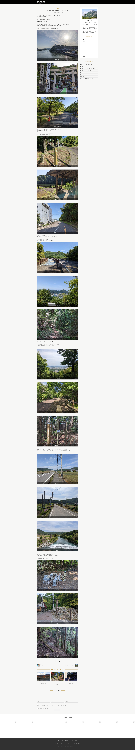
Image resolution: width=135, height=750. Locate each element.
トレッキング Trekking (86, 70)
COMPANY (69, 743)
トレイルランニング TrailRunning (88, 68)
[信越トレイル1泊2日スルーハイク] (43, 676)
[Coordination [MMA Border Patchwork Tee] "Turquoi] (25, 729)
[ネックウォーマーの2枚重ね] (71, 676)
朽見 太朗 (56, 12)
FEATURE (80, 2)
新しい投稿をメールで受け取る (43, 708)
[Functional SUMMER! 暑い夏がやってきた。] (126, 729)
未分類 (82, 76)
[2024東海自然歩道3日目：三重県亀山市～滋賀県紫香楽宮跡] (57, 676)
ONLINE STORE (95, 2)
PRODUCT (75, 2)
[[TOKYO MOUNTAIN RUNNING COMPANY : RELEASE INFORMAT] (42, 729)
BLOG (85, 2)
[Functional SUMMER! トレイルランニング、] (59, 729)
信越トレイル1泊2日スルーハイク (43, 681)
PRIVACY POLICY (76, 743)
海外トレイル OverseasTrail (87, 78)
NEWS (71, 2)
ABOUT (56, 743)
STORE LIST (89, 2)
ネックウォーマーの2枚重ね (71, 681)
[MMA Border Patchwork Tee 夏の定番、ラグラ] (109, 729)
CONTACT (63, 743)
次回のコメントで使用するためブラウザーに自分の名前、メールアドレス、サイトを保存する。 (52, 705)
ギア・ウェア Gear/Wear (86, 64)
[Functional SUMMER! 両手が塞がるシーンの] (76, 729)
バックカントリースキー (85, 72)
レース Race (83, 74)
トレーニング (83, 66)
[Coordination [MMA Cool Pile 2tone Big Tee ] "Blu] (8, 729)
